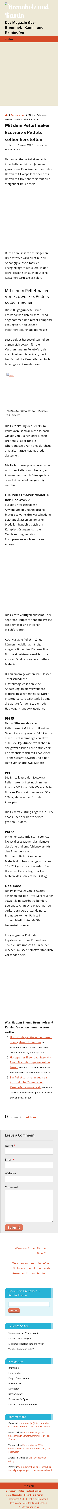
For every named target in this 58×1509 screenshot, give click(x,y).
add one (31, 1117)
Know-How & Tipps (18, 1399)
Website (10, 1173)
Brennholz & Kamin (33, 1495)
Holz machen (14, 1383)
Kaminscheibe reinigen (19, 1338)
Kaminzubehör (15, 1393)
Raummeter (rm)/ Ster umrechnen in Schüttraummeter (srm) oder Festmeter (29, 1436)
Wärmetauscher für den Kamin (23, 1333)
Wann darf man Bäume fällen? (30, 1250)
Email (10, 1159)
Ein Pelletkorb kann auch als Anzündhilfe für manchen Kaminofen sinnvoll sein (28, 1082)
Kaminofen (13, 1388)
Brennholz (13, 1367)
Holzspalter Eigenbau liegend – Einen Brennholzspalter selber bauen (30, 1062)
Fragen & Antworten (18, 1378)
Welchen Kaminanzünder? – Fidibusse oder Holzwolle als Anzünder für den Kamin (31, 1268)
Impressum (10, 1491)
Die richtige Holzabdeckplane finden (26, 1343)
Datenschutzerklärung (29, 1491)
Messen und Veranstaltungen (22, 1404)
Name (10, 1145)
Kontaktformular (13, 1495)
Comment (11, 1187)
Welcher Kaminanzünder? (21, 1348)
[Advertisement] (29, 75)
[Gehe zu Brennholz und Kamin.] (6, 115)
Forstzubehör (15, 1372)
